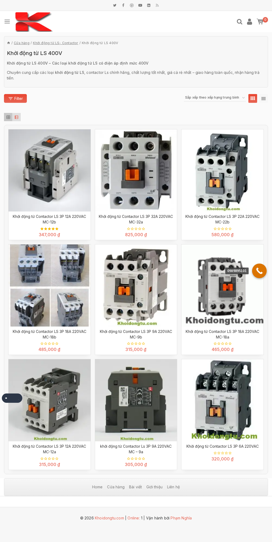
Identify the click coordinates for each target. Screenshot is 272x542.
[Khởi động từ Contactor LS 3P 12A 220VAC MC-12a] (49, 400)
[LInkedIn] (148, 5)
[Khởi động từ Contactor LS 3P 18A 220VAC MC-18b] (49, 285)
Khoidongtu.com (109, 518)
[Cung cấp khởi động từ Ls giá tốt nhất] (34, 21)
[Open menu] (7, 21)
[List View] (263, 98)
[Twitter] (114, 5)
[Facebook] (123, 5)
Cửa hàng (116, 487)
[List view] (16, 117)
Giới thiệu (154, 487)
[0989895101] (259, 271)
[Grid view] (8, 117)
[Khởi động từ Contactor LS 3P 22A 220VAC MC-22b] (222, 170)
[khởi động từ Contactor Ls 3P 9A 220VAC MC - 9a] (136, 400)
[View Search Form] (240, 21)
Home (97, 487)
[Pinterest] (131, 5)
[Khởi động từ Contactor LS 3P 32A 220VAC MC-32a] (136, 170)
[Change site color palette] (12, 398)
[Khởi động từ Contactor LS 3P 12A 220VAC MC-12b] (49, 170)
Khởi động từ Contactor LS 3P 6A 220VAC (222, 446)
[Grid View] (252, 98)
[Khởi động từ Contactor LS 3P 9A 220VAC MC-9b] (136, 285)
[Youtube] (140, 5)
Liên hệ (173, 487)
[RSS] (157, 5)
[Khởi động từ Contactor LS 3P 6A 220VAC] (222, 400)
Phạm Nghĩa (181, 518)
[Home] (8, 43)
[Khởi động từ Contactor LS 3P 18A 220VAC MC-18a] (222, 285)
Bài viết (135, 487)
